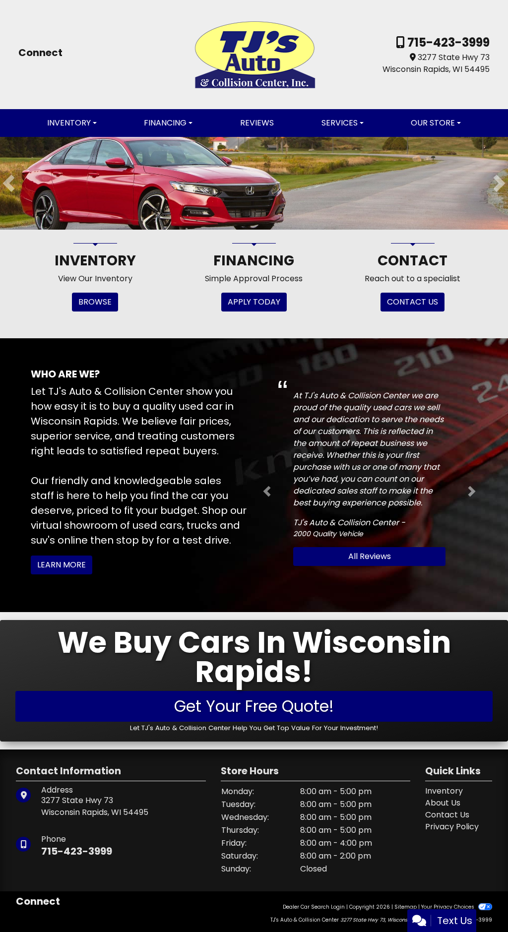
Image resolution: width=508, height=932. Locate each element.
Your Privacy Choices (448, 907)
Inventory (444, 791)
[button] (8, 183)
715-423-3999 (447, 42)
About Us (442, 802)
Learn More (61, 564)
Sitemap (405, 907)
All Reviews (369, 556)
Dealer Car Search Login (314, 907)
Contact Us (447, 814)
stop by (135, 540)
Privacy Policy (452, 826)
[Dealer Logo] (254, 54)
